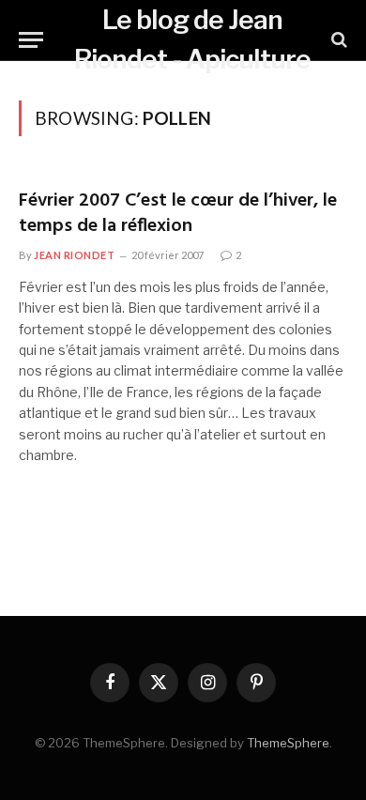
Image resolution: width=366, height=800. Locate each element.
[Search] (337, 40)
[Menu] (31, 40)
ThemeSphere (288, 742)
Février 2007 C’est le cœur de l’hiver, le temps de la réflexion (178, 213)
